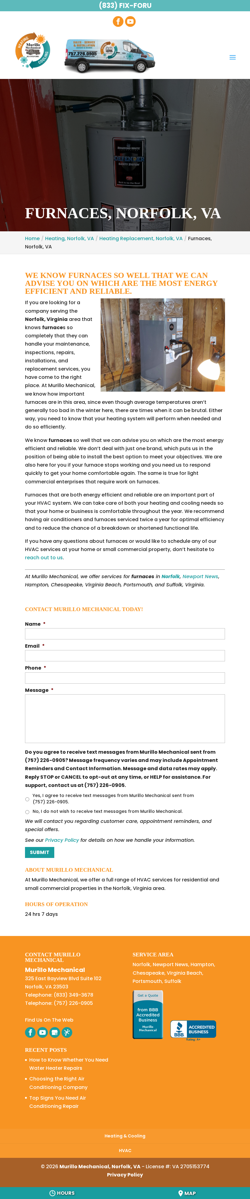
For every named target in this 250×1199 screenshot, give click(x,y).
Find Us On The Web (49, 1019)
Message (39, 690)
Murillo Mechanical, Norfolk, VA (100, 1166)
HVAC (125, 1150)
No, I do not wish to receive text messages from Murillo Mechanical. (108, 811)
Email (35, 646)
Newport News (200, 576)
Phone (35, 668)
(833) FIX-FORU (125, 5)
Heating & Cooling (125, 1136)
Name (35, 624)
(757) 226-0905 (73, 1003)
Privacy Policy (62, 840)
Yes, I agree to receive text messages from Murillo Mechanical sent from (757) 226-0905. (113, 798)
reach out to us (44, 557)
